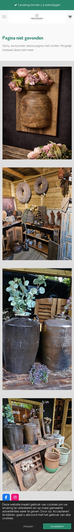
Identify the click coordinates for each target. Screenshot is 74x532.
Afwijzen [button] (28, 526)
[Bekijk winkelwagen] (70, 16)
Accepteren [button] (57, 526)
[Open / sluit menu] (4, 16)
